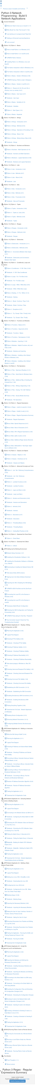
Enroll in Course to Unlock (17, 1081)
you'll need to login (24, 1079)
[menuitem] (1, 4)
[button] (1, 1)
